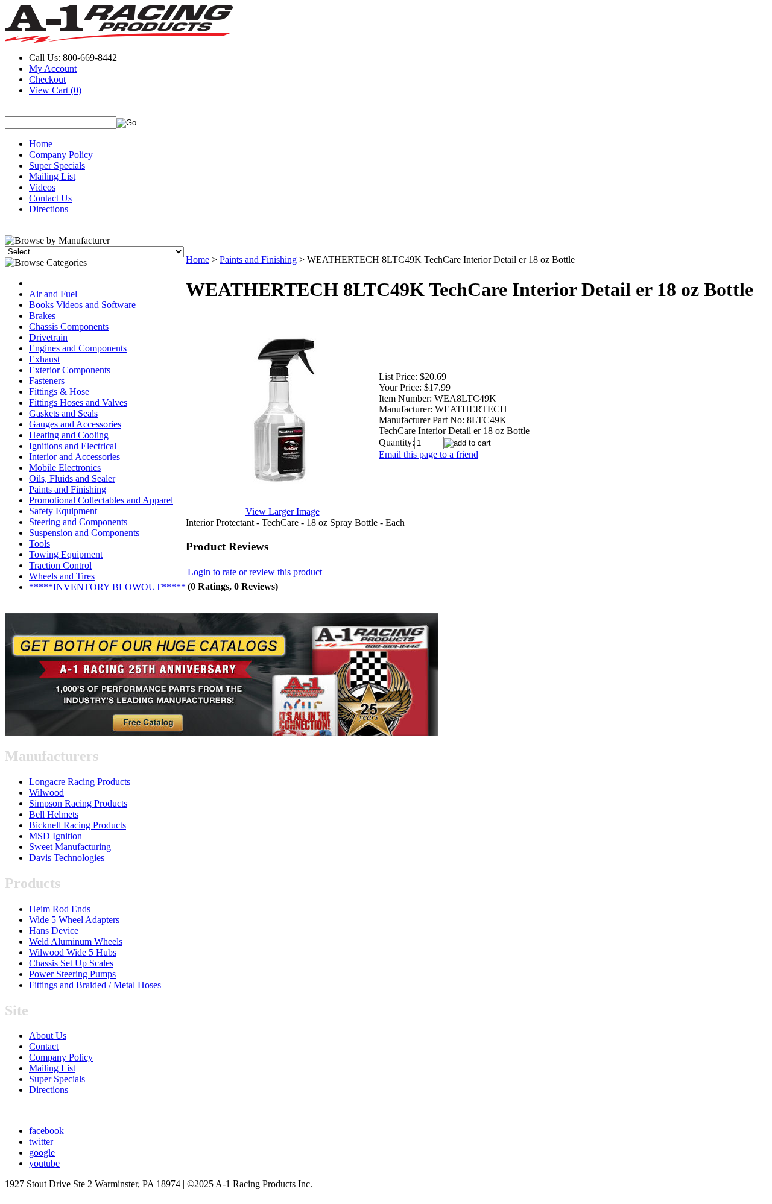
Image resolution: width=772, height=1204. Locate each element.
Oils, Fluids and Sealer (72, 478)
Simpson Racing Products (78, 803)
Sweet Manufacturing (70, 847)
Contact (44, 1046)
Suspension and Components (84, 533)
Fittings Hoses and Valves (78, 402)
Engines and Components (78, 348)
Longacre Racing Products (79, 782)
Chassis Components (69, 326)
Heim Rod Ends (59, 909)
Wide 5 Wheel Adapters (74, 920)
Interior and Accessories (74, 457)
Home (40, 144)
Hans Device (53, 930)
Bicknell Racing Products (77, 825)
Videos (42, 187)
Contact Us (50, 198)
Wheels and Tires (62, 576)
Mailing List (52, 176)
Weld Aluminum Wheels (75, 941)
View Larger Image (282, 511)
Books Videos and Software (82, 305)
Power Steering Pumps (72, 974)
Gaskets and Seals (63, 413)
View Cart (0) (55, 90)
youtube (44, 1163)
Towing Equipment (66, 554)
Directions (48, 209)
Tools (39, 543)
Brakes (42, 315)
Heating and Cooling (69, 435)
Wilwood (46, 792)
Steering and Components (78, 522)
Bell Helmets (53, 814)
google (42, 1152)
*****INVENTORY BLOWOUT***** (107, 587)
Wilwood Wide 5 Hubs (72, 952)
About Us (47, 1035)
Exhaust (44, 359)
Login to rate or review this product (255, 572)
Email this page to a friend (428, 454)
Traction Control (60, 565)
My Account (53, 68)
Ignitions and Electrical (72, 446)
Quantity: (396, 442)
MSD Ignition (55, 836)
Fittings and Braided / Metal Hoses (95, 985)
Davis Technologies (66, 858)
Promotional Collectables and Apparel (101, 500)
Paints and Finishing (67, 489)
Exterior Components (69, 370)
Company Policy (61, 155)
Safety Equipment (63, 511)
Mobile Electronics (65, 467)
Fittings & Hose (59, 391)
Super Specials (57, 165)
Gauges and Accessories (75, 424)
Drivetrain (48, 337)
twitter (41, 1141)
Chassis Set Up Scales (71, 963)
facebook (46, 1131)
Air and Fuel (53, 294)
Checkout (47, 79)
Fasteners (47, 381)
